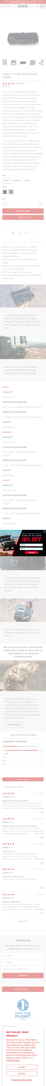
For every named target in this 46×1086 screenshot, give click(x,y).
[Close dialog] (44, 531)
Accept (21, 1067)
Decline (22, 1073)
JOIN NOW (31, 552)
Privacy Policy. (13, 1060)
